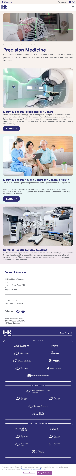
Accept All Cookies (44, 473)
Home (5, 45)
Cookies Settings (29, 473)
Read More (10, 129)
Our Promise (15, 45)
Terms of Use (10, 300)
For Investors (62, 2)
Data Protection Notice (14, 303)
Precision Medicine (30, 45)
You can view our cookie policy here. (33, 469)
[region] (38, 470)
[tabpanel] (38, 27)
